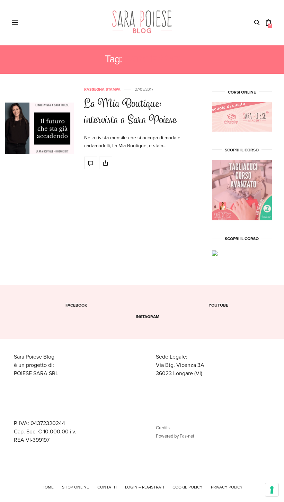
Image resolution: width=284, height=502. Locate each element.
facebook (76, 305)
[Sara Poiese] (142, 22)
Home (48, 487)
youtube (218, 305)
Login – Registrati (144, 487)
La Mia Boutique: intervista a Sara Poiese (130, 112)
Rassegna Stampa (102, 89)
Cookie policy (187, 487)
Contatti (107, 487)
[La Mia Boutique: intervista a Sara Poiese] (39, 128)
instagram (147, 316)
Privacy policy (227, 487)
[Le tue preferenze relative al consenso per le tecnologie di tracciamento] (271, 489)
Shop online (75, 487)
